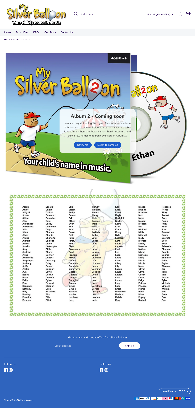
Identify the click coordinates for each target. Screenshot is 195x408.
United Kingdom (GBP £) (157, 14)
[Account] (180, 14)
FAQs (36, 32)
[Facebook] (6, 370)
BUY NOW (22, 32)
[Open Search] (76, 14)
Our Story (50, 32)
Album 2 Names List (22, 39)
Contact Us (67, 32)
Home (7, 32)
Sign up (129, 345)
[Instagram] (11, 370)
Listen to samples (107, 145)
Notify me (82, 145)
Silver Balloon (26, 400)
